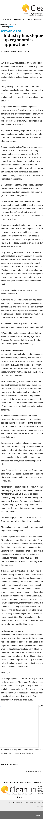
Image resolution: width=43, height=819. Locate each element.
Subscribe (33, 803)
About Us (11, 803)
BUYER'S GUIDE (25, 782)
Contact (26, 803)
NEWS (6, 782)
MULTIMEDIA (14, 782)
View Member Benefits (26, 794)
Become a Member (12, 794)
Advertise (19, 803)
